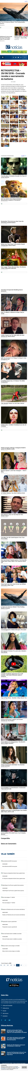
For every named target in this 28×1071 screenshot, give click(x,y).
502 (8, 965)
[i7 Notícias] (14, 46)
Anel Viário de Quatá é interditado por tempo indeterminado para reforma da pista (16, 1038)
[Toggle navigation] (2, 57)
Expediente (5, 1015)
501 (4, 965)
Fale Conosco (5, 1013)
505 (18, 965)
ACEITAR (24, 1067)
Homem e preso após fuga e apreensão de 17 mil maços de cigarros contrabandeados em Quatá (17, 1031)
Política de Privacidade (7, 1005)
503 (11, 965)
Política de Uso (6, 1008)
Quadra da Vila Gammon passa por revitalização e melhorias (16, 1045)
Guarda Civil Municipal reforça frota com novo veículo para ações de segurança (16, 1053)
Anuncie (4, 1010)
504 (14, 965)
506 (21, 965)
